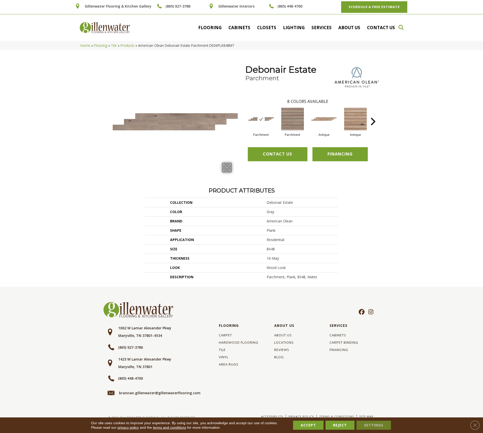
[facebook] (361, 312)
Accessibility (272, 416)
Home (85, 45)
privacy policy (128, 427)
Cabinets (239, 27)
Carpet (225, 335)
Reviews (281, 349)
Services (321, 27)
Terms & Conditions (336, 416)
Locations (284, 342)
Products (127, 45)
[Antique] (324, 119)
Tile (114, 45)
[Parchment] (261, 119)
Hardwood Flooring (238, 342)
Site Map (366, 416)
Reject (340, 425)
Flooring (210, 27)
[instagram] (369, 312)
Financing (339, 349)
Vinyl (223, 357)
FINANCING (340, 154)
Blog (279, 357)
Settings (373, 425)
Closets (266, 27)
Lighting (294, 27)
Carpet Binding (344, 342)
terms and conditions (169, 427)
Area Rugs (228, 364)
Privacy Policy (301, 416)
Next (373, 113)
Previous (243, 113)
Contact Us (381, 27)
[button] (403, 27)
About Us (349, 27)
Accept (308, 425)
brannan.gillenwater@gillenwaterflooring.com (159, 392)
